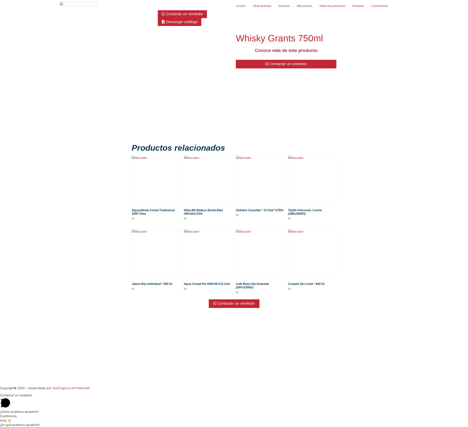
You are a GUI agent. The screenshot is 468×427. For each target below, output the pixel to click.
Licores (241, 5)
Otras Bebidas (262, 5)
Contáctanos (379, 5)
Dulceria (284, 5)
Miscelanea (304, 5)
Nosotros (358, 5)
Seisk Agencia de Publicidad (71, 388)
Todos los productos (332, 5)
